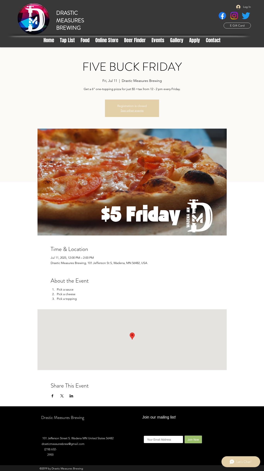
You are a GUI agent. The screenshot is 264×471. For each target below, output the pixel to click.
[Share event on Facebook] (52, 395)
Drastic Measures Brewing (62, 417)
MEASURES (70, 20)
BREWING (68, 28)
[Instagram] (234, 16)
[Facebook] (222, 16)
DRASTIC (67, 13)
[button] (135, 40)
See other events (132, 110)
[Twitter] (246, 16)
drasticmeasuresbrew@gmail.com (63, 444)
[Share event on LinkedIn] (71, 395)
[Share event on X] (62, 395)
